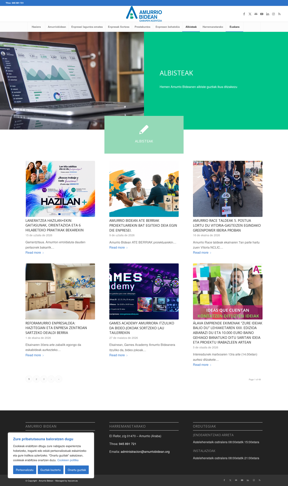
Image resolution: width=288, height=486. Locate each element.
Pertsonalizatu (25, 470)
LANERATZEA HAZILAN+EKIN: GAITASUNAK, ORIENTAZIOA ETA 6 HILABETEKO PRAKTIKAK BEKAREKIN (54, 225)
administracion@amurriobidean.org (145, 451)
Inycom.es (73, 480)
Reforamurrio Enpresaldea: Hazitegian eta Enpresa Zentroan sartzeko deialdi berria (56, 328)
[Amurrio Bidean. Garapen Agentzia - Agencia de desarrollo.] (144, 14)
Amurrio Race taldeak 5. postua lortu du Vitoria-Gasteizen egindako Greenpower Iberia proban (227, 225)
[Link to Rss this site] (279, 14)
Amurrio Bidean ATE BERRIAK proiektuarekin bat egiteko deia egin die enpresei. (143, 225)
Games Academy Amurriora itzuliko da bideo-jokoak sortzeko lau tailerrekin (141, 328)
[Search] (252, 27)
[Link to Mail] (256, 14)
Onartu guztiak (77, 470)
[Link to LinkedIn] (268, 14)
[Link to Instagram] (273, 14)
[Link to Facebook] (244, 14)
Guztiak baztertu (50, 470)
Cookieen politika (68, 460)
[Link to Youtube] (262, 14)
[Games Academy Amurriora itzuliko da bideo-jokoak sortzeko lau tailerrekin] (144, 291)
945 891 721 (127, 443)
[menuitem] (36, 27)
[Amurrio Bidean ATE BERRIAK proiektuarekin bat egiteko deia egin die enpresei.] (144, 189)
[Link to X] (250, 14)
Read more (33, 252)
